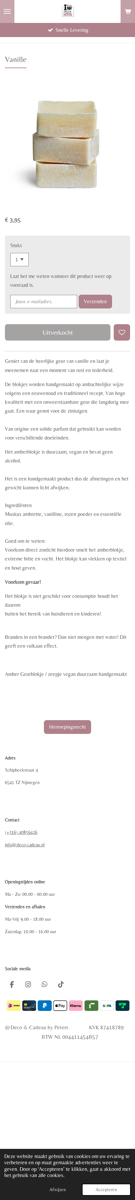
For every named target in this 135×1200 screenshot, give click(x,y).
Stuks (16, 245)
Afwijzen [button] (57, 1189)
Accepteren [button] (106, 1189)
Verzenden (95, 301)
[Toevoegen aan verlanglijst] (122, 332)
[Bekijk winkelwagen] (128, 11)
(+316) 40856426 (21, 832)
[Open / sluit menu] (7, 11)
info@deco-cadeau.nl (25, 844)
